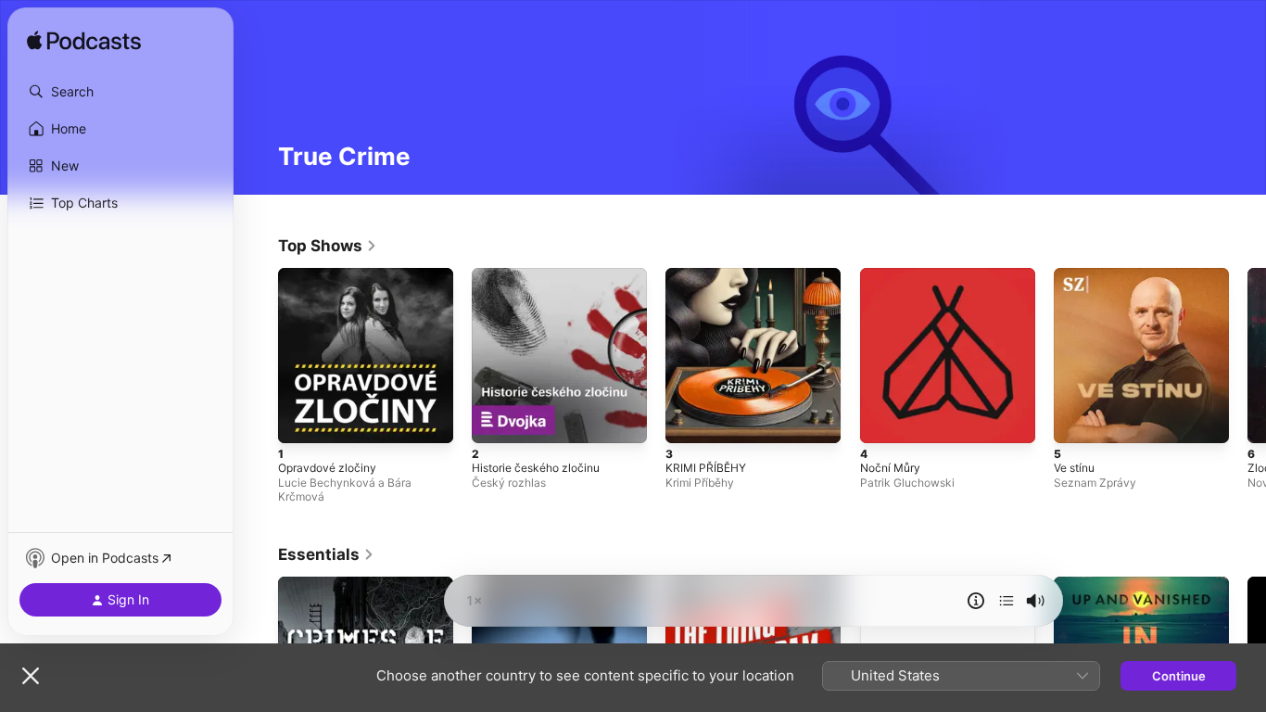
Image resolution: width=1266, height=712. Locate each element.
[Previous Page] (259, 356)
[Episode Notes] (976, 601)
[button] (120, 92)
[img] (84, 41)
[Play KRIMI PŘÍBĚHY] (689, 420)
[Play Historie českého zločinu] (495, 420)
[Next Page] (1247, 356)
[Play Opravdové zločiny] (301, 420)
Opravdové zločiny (331, 275)
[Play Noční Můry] (883, 420)
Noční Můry (893, 275)
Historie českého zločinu (543, 275)
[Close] (30, 676)
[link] (327, 245)
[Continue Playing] (1006, 601)
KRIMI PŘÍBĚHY (708, 275)
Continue (1179, 675)
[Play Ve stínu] (1077, 420)
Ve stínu (1077, 275)
